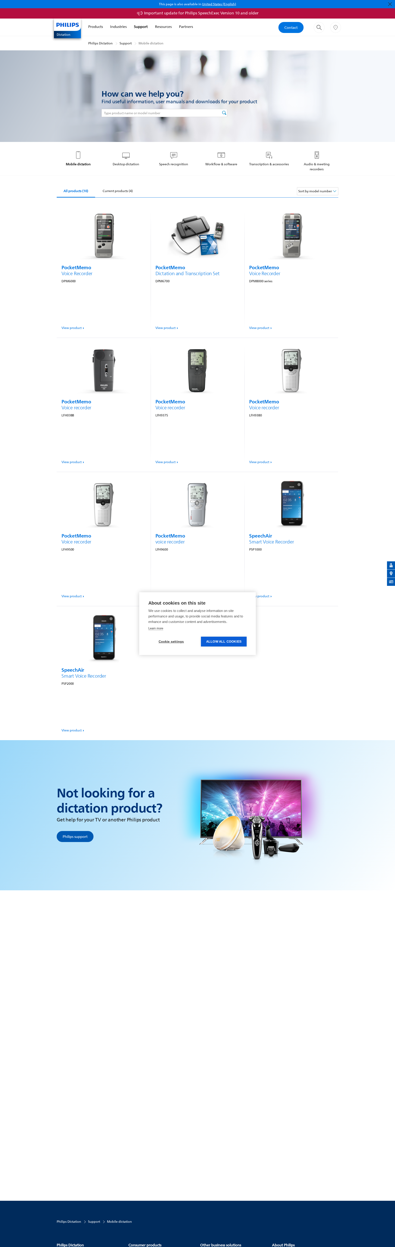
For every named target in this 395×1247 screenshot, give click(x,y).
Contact (291, 27)
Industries (118, 26)
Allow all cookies (223, 641)
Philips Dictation (100, 43)
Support (141, 26)
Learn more (155, 628)
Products (95, 26)
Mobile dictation (151, 43)
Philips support (75, 836)
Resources (163, 26)
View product (71, 328)
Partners (186, 26)
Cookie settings (171, 641)
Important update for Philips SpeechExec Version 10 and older (201, 12)
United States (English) (219, 4)
